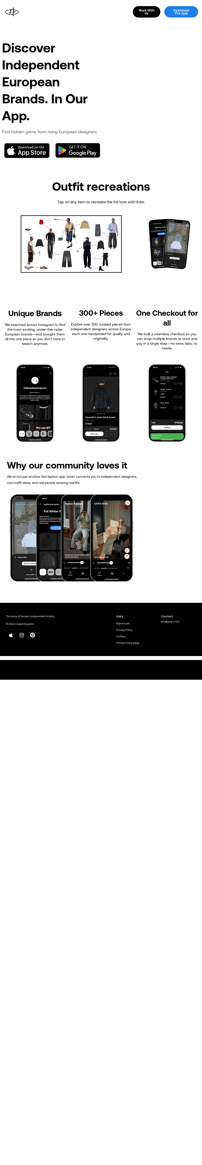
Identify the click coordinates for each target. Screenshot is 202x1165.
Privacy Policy (124, 630)
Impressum (123, 623)
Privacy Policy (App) (127, 643)
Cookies (121, 636)
